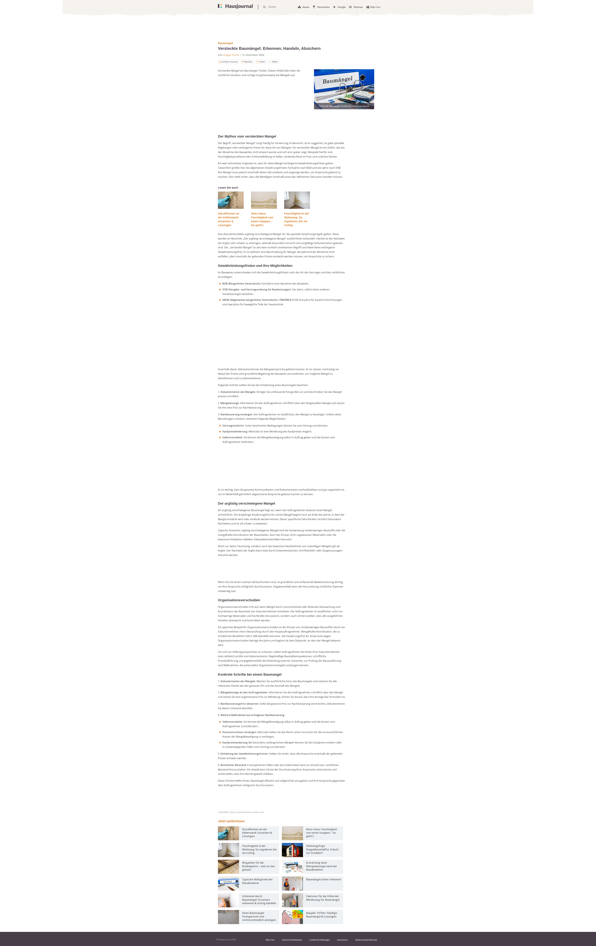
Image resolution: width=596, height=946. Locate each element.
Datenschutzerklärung (366, 939)
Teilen (261, 61)
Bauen (306, 6)
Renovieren (323, 6)
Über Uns (375, 6)
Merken (248, 61)
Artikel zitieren (230, 61)
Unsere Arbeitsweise (292, 939)
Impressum (342, 939)
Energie (342, 6)
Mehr (275, 61)
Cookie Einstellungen (319, 939)
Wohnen (358, 6)
